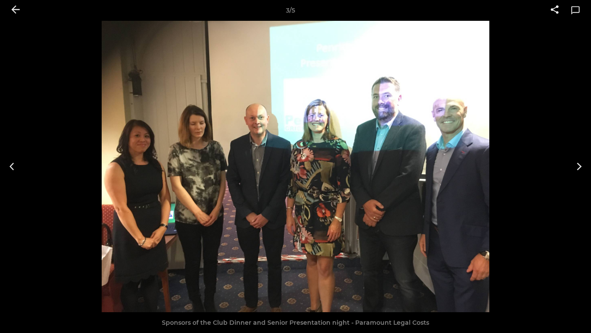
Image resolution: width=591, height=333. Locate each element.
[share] (554, 10)
